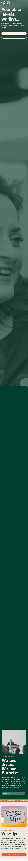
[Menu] (25, 2)
